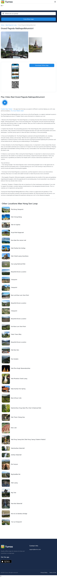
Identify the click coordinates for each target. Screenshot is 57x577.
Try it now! (13, 110)
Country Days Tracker (6, 109)
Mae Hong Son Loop (11, 25)
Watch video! (20, 110)
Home (2, 25)
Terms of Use (52, 572)
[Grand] (5, 102)
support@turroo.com (35, 549)
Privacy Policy (44, 572)
